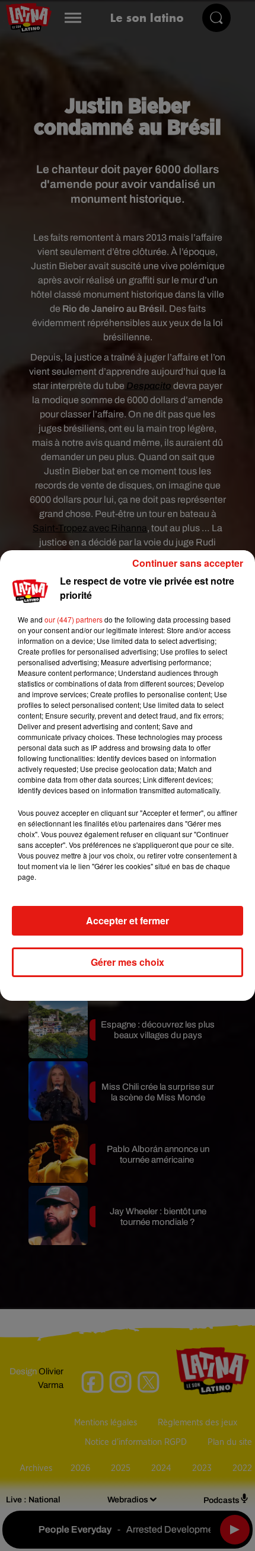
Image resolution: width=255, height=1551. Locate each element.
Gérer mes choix (127, 962)
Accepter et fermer (127, 920)
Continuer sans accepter (187, 563)
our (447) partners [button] (73, 619)
